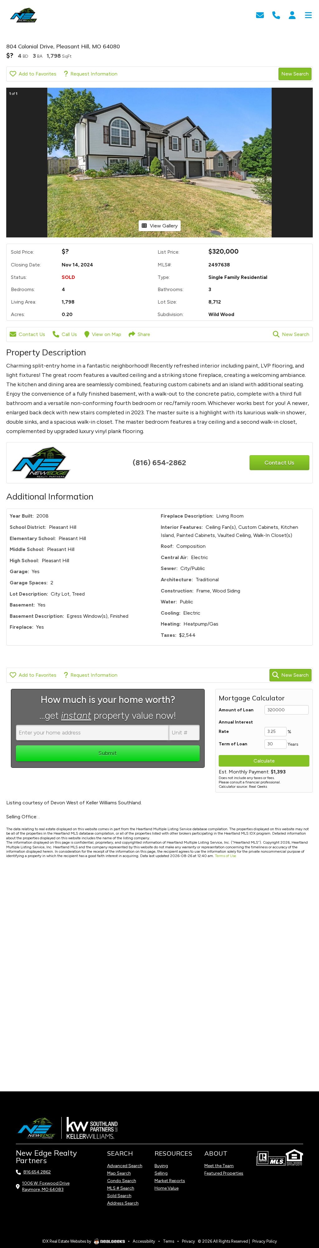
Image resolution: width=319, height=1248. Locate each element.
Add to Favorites (37, 74)
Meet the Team (219, 1165)
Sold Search (119, 1195)
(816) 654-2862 (159, 462)
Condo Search (121, 1180)
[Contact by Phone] (276, 14)
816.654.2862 (37, 1172)
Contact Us (32, 334)
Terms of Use (225, 856)
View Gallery (164, 226)
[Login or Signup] (292, 14)
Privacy (188, 1241)
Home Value (167, 1188)
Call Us (69, 334)
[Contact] (301, 1194)
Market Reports (170, 1180)
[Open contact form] (260, 14)
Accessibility (144, 1241)
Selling (161, 1173)
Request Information (93, 74)
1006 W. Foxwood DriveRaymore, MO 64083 (45, 1186)
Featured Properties (223, 1173)
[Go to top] (302, 1208)
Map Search (119, 1173)
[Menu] (308, 14)
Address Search (123, 1203)
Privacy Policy (264, 1241)
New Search (295, 74)
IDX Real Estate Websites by (67, 1241)
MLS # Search (120, 1188)
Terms (168, 1241)
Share (144, 334)
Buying (161, 1165)
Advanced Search (124, 1165)
